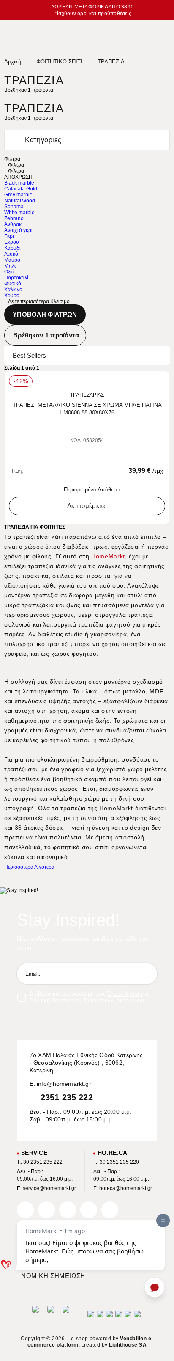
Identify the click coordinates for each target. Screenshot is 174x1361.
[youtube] (109, 1209)
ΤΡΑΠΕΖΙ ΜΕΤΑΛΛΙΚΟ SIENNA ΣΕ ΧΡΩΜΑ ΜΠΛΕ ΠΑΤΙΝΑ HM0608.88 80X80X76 (87, 409)
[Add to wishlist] (160, 381)
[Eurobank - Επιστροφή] (50, 1316)
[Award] (35, 1316)
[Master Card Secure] (109, 1317)
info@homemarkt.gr (64, 1083)
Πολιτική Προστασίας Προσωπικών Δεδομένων (87, 1000)
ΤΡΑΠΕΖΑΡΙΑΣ (87, 395)
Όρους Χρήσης (125, 994)
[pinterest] (67, 1209)
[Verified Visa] (100, 1317)
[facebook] (25, 1209)
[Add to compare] (147, 381)
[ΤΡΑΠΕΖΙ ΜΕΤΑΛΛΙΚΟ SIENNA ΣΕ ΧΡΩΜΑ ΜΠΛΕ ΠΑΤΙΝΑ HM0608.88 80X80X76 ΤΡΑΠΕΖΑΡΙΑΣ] (87, 383)
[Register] (146, 973)
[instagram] (88, 1209)
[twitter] (46, 1209)
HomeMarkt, (109, 556)
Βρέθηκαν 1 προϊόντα (46, 335)
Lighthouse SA (128, 1345)
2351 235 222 (67, 1097)
